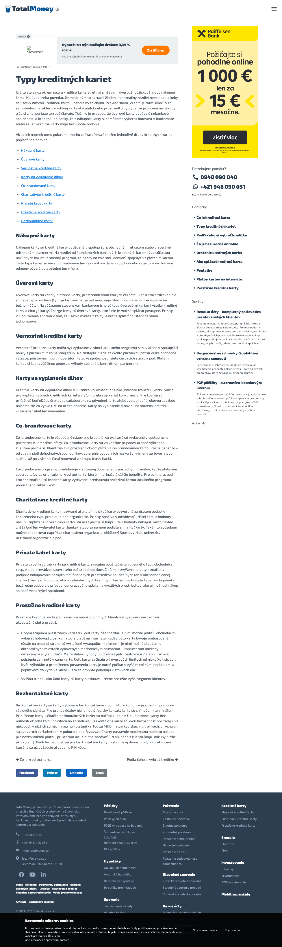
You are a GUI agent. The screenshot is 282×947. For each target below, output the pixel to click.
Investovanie (232, 862)
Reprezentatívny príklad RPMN (31, 67)
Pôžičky (111, 805)
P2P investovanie (233, 882)
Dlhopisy (227, 869)
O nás (19, 884)
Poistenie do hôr (174, 852)
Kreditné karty (234, 805)
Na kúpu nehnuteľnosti (120, 868)
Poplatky (204, 270)
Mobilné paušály (235, 894)
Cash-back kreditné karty (239, 819)
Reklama (31, 884)
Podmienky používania (53, 884)
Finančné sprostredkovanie (33, 892)
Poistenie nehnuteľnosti (179, 838)
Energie (228, 837)
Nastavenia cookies (65, 888)
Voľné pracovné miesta (67, 892)
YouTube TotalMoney (32, 874)
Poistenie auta (173, 812)
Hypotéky (112, 861)
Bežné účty (172, 906)
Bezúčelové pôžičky (118, 812)
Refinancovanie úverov (120, 842)
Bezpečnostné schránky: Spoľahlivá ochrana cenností (227, 355)
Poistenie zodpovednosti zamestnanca (180, 861)
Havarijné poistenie (177, 845)
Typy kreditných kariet (216, 226)
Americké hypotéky (117, 874)
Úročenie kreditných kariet (219, 253)
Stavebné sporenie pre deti (182, 887)
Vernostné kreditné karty (41, 168)
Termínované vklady (118, 906)
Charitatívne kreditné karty (43, 194)
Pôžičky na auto (115, 819)
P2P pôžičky (112, 849)
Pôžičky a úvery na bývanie (123, 825)
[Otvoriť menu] (274, 9)
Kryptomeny (230, 875)
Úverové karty (33, 159)
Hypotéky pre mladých (120, 887)
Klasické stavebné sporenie (182, 881)
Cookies (45, 888)
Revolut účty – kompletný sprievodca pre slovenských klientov (229, 314)
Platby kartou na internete (219, 279)
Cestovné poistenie (176, 819)
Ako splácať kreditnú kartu (220, 261)
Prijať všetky (232, 929)
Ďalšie (196, 423)
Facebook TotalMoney (21, 874)
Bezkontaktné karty (37, 221)
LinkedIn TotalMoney (43, 874)
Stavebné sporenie (179, 874)
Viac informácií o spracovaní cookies (47, 939)
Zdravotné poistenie (177, 832)
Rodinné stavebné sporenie (182, 894)
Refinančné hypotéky (119, 881)
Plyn (224, 850)
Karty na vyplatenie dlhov (42, 177)
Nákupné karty (33, 150)
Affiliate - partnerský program (35, 901)
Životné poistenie (175, 825)
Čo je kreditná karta (35, 759)
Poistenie (171, 805)
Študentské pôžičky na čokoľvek (119, 834)
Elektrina (227, 844)
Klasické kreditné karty (237, 812)
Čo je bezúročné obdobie (217, 244)
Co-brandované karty (38, 185)
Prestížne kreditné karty (40, 212)
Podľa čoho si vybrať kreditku (151, 759)
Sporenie (111, 899)
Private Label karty (36, 203)
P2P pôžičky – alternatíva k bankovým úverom (229, 385)
